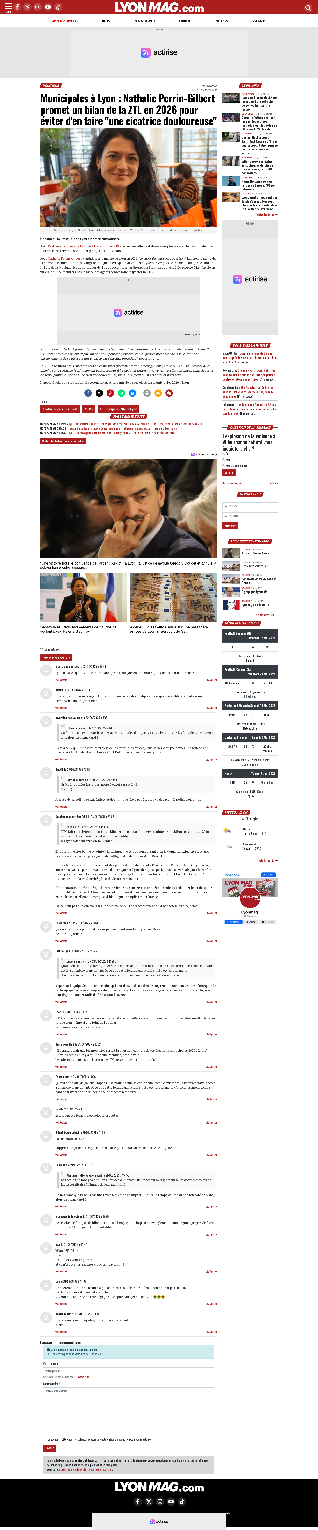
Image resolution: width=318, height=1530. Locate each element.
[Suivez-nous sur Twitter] (148, 1504)
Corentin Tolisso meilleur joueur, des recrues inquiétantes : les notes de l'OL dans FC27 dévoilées (259, 123)
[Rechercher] (307, 8)
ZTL (89, 409)
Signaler (213, 680)
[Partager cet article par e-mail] (158, 393)
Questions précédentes (233, 483)
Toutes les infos (265, 214)
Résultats (273, 483)
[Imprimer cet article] (147, 393)
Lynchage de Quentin (255, 604)
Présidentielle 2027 (255, 565)
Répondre (62, 680)
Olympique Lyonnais (254, 591)
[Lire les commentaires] (169, 393)
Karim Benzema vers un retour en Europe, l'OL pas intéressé (259, 185)
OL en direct (248, 114)
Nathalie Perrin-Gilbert (65, 258)
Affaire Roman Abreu (255, 553)
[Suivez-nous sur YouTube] (170, 1504)
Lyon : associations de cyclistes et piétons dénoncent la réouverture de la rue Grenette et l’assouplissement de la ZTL (135, 424)
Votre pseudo (51, 1363)
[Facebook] (16, 7)
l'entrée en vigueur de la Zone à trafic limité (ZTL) (84, 246)
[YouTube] (47, 7)
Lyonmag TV (259, 20)
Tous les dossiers (264, 615)
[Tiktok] (57, 7)
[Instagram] (37, 7)
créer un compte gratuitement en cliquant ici (86, 1469)
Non (227, 459)
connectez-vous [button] (81, 1377)
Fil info (106, 20)
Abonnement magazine (65, 20)
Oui (227, 453)
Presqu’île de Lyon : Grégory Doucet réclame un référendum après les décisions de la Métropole (123, 428)
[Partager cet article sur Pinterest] (110, 393)
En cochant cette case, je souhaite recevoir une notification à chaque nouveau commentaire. (99, 1439)
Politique (184, 20)
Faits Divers (221, 20)
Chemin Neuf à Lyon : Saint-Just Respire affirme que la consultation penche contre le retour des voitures (260, 145)
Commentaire (51, 1384)
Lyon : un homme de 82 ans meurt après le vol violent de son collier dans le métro (259, 103)
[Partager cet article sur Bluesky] (132, 393)
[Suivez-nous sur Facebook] (250, 899)
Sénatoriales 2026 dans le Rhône (259, 580)
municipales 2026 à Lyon (119, 409)
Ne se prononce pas (236, 465)
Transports (248, 134)
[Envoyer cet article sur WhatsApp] (121, 393)
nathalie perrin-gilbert (60, 409)
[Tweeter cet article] (99, 393)
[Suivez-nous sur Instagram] (159, 1504)
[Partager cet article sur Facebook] (88, 393)
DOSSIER (246, 549)
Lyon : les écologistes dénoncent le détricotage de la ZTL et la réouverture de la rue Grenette (121, 433)
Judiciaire (247, 158)
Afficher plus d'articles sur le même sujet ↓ (63, 441)
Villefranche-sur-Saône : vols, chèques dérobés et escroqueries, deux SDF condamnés (258, 167)
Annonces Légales (145, 20)
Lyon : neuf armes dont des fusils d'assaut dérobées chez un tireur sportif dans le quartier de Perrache (260, 203)
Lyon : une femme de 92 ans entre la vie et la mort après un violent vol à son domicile (249, 409)
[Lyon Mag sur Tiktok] (181, 1504)
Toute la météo (266, 860)
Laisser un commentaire (56, 658)
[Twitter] (26, 7)
